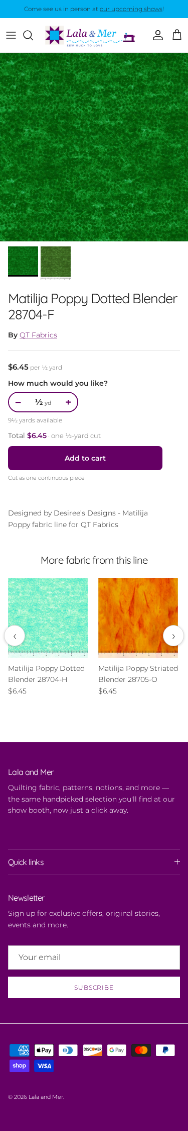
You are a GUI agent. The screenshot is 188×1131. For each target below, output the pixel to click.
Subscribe (94, 987)
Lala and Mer (46, 1096)
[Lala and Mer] (94, 35)
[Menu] (11, 35)
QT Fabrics (38, 334)
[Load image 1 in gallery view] (94, 147)
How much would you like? (58, 383)
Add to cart (85, 458)
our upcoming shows (131, 9)
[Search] (33, 35)
